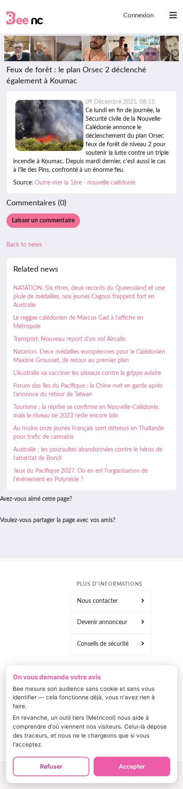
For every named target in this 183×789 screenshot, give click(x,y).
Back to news (24, 245)
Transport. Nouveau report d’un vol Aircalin (69, 339)
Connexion (138, 15)
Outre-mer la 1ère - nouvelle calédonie (85, 183)
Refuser (51, 766)
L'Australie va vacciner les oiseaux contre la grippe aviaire (87, 373)
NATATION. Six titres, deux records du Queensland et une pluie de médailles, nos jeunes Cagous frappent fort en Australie (89, 296)
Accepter (132, 766)
